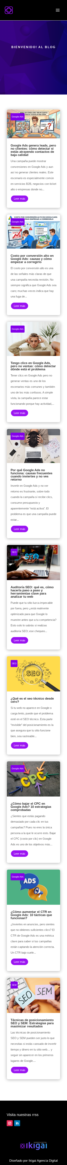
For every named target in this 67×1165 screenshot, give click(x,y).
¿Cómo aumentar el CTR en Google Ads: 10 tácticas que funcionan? (33, 920)
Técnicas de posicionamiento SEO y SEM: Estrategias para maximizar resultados (33, 1028)
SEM (14, 985)
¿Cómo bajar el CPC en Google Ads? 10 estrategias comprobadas (33, 812)
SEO (14, 552)
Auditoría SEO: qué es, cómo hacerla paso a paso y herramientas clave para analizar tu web (33, 597)
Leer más (19, 198)
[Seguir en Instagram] (10, 1123)
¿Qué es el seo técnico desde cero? (33, 705)
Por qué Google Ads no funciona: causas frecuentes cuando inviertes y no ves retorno (33, 483)
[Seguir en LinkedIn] (17, 1123)
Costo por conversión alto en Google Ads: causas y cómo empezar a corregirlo (33, 265)
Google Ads (17, 116)
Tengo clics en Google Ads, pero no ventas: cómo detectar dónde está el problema (33, 372)
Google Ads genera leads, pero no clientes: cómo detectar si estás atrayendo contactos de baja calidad (33, 159)
